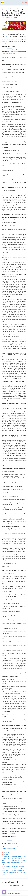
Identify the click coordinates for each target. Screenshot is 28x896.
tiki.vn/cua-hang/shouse (9, 53)
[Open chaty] (4, 892)
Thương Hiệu (7, 852)
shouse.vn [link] (9, 48)
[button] (22, 2)
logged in (11, 885)
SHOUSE (6, 36)
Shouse (6, 854)
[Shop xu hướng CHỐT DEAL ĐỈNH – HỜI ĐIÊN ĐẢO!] (2, 2)
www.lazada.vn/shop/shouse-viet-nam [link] (16, 51)
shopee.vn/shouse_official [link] (13, 49)
